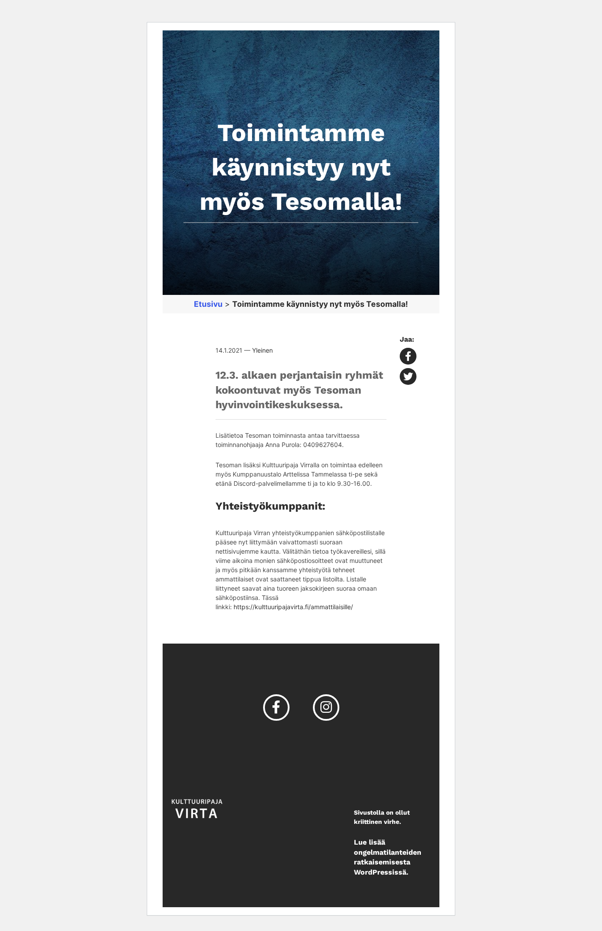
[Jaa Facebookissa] (408, 357)
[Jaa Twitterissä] (408, 377)
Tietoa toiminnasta (220, 14)
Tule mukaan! (311, 14)
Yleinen (262, 350)
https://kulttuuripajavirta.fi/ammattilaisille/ (293, 607)
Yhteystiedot (476, 15)
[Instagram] (326, 707)
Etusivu (208, 304)
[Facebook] (276, 707)
